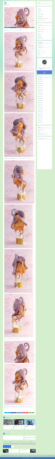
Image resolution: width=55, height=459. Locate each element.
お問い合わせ (41, 16)
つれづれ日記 (41, 29)
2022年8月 (41, 94)
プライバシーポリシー (42, 20)
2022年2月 (41, 102)
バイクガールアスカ (42, 52)
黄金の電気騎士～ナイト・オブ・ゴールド (44, 48)
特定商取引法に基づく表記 (43, 18)
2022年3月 (41, 100)
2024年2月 (41, 83)
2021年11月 (41, 109)
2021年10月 (41, 111)
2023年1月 (41, 87)
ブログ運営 (41, 14)
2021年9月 (41, 113)
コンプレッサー (41, 27)
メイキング (41, 12)
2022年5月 (41, 98)
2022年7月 (41, 96)
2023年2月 (41, 85)
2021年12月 (41, 107)
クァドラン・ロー (42, 50)
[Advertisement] (44, 154)
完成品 (40, 10)
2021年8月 (41, 115)
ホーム (40, 8)
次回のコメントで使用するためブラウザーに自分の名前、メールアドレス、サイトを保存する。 (19, 441)
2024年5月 (41, 81)
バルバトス (41, 54)
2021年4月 (41, 122)
